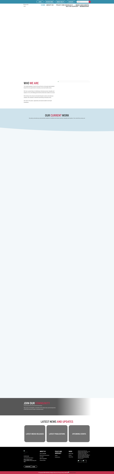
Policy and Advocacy (64, 5)
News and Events (82, 5)
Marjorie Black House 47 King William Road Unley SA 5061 (30, 460)
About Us (49, 5)
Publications (57, 457)
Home (43, 5)
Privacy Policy (42, 460)
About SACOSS (43, 453)
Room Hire (71, 456)
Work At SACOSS (43, 458)
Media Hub (71, 453)
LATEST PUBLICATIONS (57, 434)
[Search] (90, 2)
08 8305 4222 (26, 456)
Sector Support (72, 6)
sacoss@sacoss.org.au (28, 457)
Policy (56, 455)
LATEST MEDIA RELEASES (35, 434)
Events (70, 455)
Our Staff (41, 456)
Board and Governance (44, 455)
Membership (84, 6)
